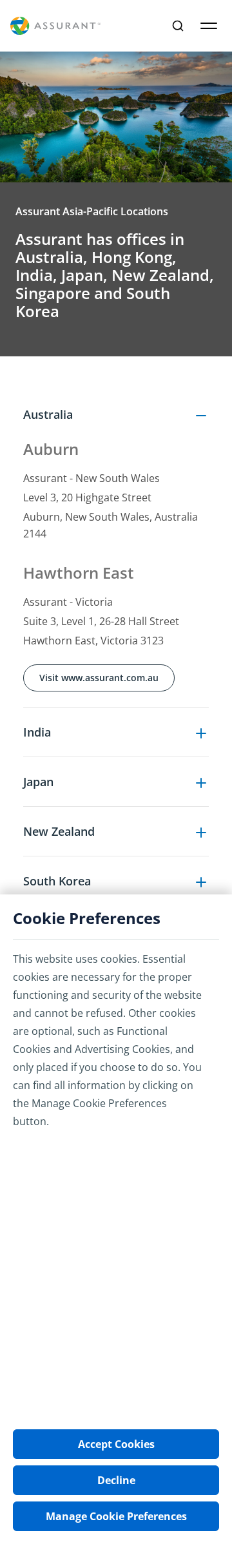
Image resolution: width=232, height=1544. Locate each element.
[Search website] (178, 26)
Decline (116, 1480)
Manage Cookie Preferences (116, 1516)
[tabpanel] (116, 697)
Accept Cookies (116, 1444)
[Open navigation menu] (209, 26)
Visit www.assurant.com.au (99, 677)
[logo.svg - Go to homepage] (55, 26)
